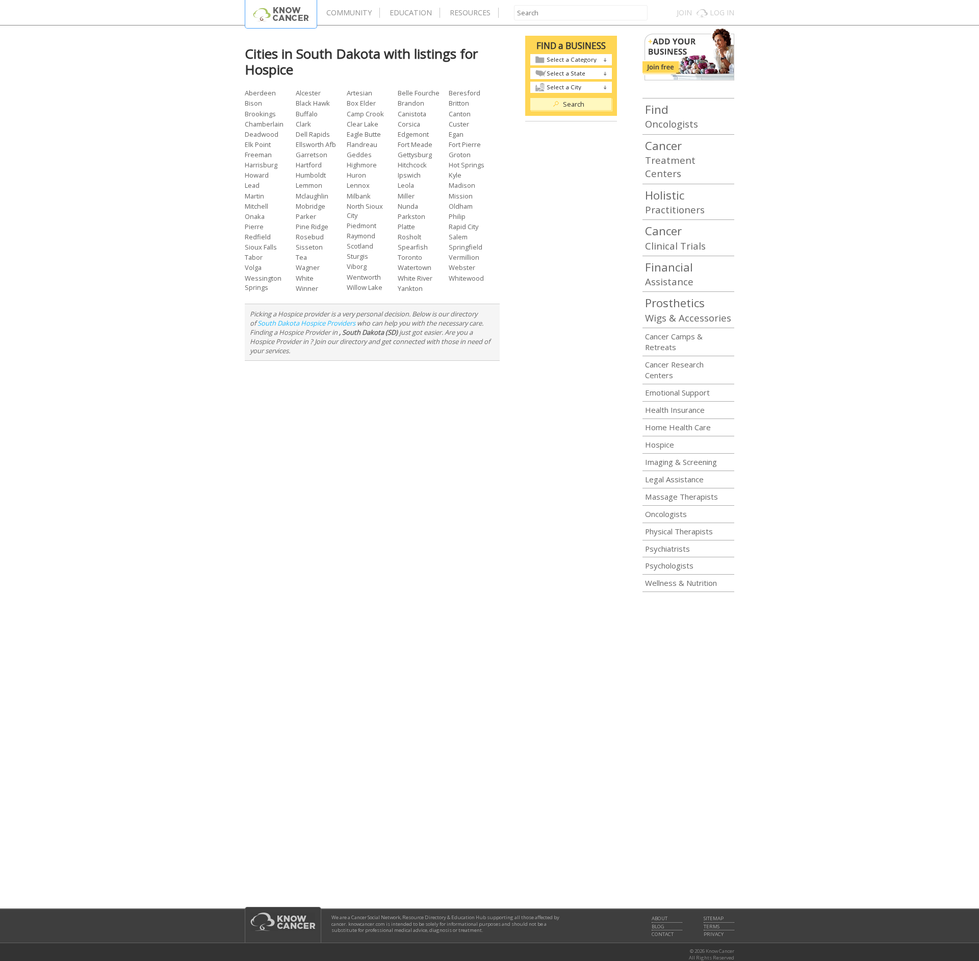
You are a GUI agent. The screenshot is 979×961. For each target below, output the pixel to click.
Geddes (359, 154)
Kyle (455, 175)
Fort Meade (415, 144)
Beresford (464, 92)
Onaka (255, 216)
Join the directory (688, 55)
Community (349, 12)
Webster (462, 267)
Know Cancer (281, 14)
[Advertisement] (372, 432)
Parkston (411, 216)
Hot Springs (466, 164)
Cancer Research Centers (674, 369)
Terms (711, 927)
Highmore (362, 164)
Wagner (308, 267)
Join (684, 12)
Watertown (414, 267)
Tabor (254, 257)
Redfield (258, 236)
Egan (456, 134)
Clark (303, 124)
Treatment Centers (670, 159)
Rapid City (463, 226)
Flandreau (362, 144)
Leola (406, 185)
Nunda (408, 206)
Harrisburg (261, 164)
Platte (406, 226)
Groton (460, 154)
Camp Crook (365, 113)
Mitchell (256, 206)
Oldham (461, 206)
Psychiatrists (667, 549)
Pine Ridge (312, 226)
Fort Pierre (465, 144)
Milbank (359, 196)
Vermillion (464, 257)
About (659, 919)
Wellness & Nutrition (681, 583)
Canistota (412, 113)
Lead (252, 185)
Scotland (360, 246)
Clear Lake (362, 124)
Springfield (465, 247)
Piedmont (361, 225)
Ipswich (409, 175)
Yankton (410, 288)
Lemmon (309, 185)
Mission (461, 196)
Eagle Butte (364, 134)
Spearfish (413, 247)
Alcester (308, 92)
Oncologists (671, 116)
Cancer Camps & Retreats (674, 341)
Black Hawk (313, 103)
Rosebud (310, 236)
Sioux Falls (261, 247)
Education (411, 12)
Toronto (410, 257)
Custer (459, 124)
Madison (462, 185)
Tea (301, 257)
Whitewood (466, 278)
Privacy (714, 934)
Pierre (254, 226)
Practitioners (675, 201)
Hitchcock (412, 164)
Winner (307, 288)
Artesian (359, 92)
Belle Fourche (419, 92)
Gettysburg (415, 154)
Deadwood (261, 134)
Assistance (669, 273)
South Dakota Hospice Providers (306, 323)
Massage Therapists (681, 496)
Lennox (358, 185)
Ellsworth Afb (316, 144)
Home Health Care (678, 427)
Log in (722, 12)
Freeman (258, 154)
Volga (253, 267)
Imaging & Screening (681, 462)
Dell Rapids (313, 134)
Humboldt (311, 175)
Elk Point (258, 144)
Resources (470, 12)
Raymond (361, 235)
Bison (253, 103)
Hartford (309, 164)
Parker (306, 216)
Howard (257, 175)
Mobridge (310, 206)
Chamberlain (264, 124)
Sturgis (357, 256)
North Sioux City (365, 211)
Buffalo (307, 113)
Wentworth (364, 277)
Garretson (311, 154)
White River (415, 278)
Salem (458, 236)
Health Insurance (675, 410)
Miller (406, 196)
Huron (356, 175)
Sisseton (309, 247)
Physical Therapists (679, 531)
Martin (254, 196)
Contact (663, 934)
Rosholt (409, 236)
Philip (457, 216)
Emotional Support (677, 392)
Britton (459, 103)
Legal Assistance (674, 479)
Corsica (409, 124)
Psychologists (669, 565)
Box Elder (361, 103)
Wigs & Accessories (688, 309)
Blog (658, 927)
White (305, 278)
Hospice (659, 444)
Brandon (411, 103)
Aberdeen (260, 92)
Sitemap (714, 919)
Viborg (357, 266)
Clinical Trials (675, 237)
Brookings (260, 113)
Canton (460, 113)
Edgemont (413, 134)
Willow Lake (364, 287)
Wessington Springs (263, 283)
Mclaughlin (312, 196)
